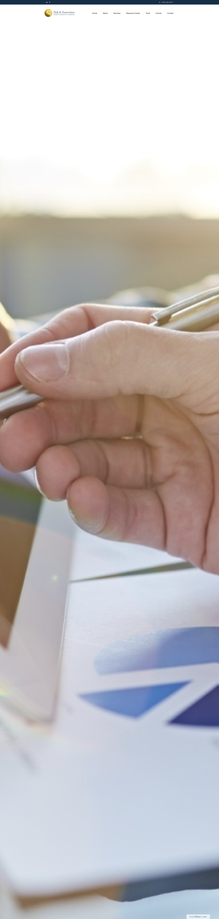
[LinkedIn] (47, 2)
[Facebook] (49, 2)
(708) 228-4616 (167, 2)
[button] (105, 13)
